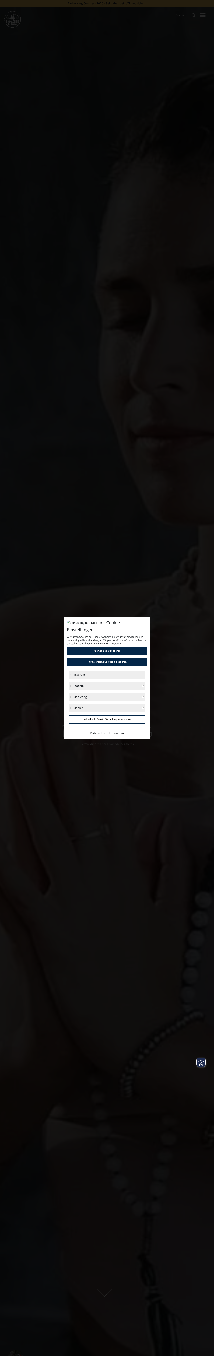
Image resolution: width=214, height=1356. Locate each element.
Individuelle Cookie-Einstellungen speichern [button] (107, 719)
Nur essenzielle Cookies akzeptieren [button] (107, 662)
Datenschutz (98, 733)
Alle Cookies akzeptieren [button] (107, 651)
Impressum (116, 733)
